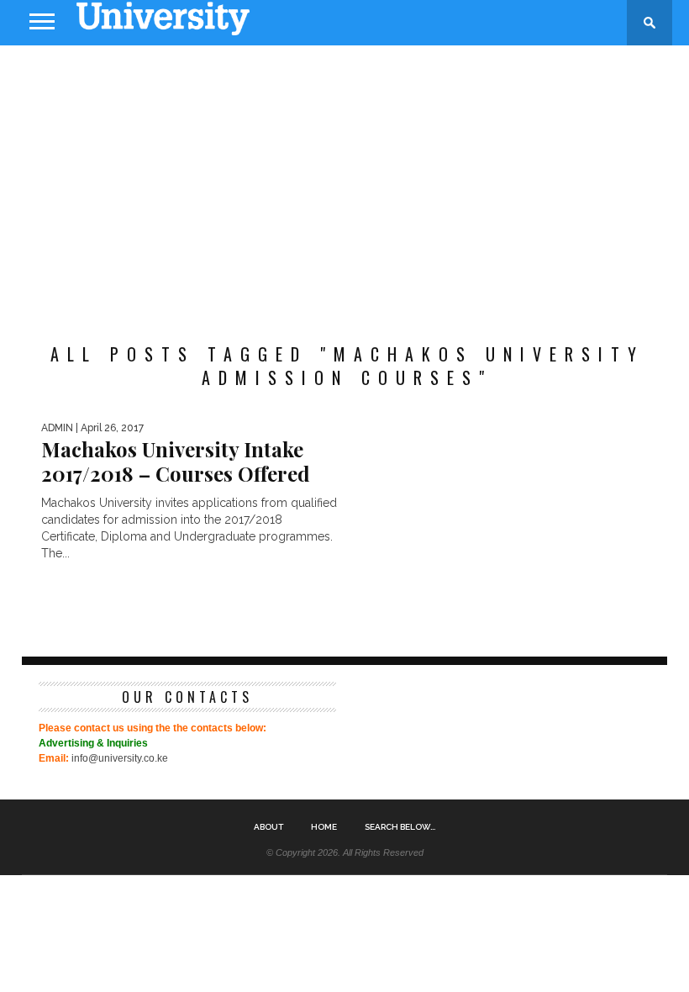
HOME (324, 827)
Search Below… (400, 827)
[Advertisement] (344, 180)
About (268, 827)
